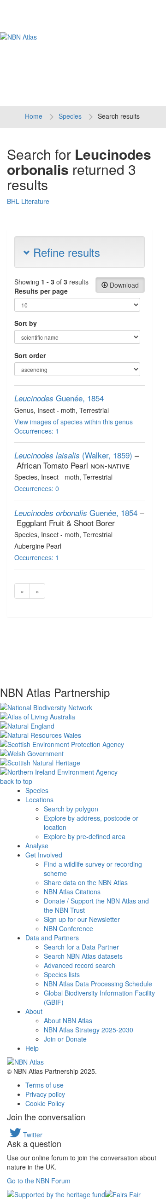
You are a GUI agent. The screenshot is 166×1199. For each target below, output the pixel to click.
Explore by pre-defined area (84, 836)
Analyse (36, 845)
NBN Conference (68, 928)
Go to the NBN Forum (39, 1180)
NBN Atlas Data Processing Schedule (98, 983)
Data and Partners (52, 937)
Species (70, 116)
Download (123, 285)
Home (33, 116)
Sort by (25, 323)
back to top (16, 781)
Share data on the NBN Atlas (86, 882)
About (33, 1011)
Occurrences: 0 (36, 488)
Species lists (62, 974)
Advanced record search (79, 965)
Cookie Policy (45, 1103)
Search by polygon (71, 808)
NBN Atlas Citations (72, 891)
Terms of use (44, 1084)
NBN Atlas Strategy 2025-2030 (88, 1029)
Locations (39, 799)
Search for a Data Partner (81, 946)
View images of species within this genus (73, 421)
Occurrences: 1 (36, 430)
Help (32, 1048)
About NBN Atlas (68, 1020)
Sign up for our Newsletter (82, 919)
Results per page (41, 290)
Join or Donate (65, 1038)
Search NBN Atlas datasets (83, 956)
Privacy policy (45, 1094)
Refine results (65, 252)
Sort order (30, 355)
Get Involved (43, 854)
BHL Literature (28, 201)
